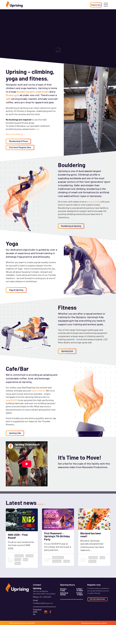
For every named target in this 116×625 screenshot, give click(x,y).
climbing (29, 556)
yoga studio (42, 91)
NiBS (25, 560)
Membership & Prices (18, 141)
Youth (102, 558)
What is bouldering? (14, 134)
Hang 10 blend (38, 390)
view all (40, 504)
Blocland (92, 561)
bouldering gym (25, 91)
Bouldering (19, 556)
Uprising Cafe (15, 433)
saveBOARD (12, 400)
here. (37, 129)
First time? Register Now (20, 147)
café (8, 98)
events (17, 563)
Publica (104, 623)
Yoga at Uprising (16, 290)
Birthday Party (58, 558)
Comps (17, 560)
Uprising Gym (67, 351)
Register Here (96, 5)
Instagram (45, 612)
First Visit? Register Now (97, 599)
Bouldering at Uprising (71, 226)
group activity (93, 201)
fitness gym (12, 95)
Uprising (22, 623)
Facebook (50, 612)
